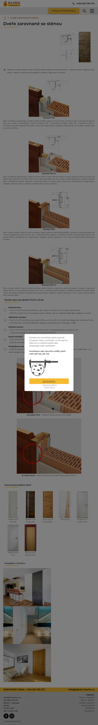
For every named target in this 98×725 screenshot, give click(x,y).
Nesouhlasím (49, 387)
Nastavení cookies (49, 385)
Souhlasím (49, 381)
